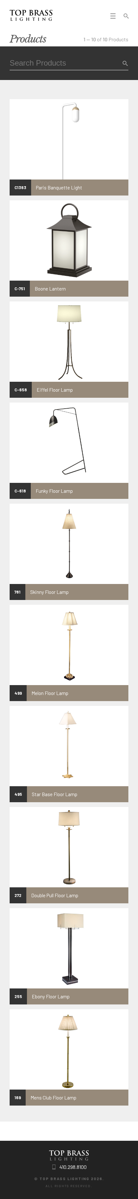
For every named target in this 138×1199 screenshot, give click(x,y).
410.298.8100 (73, 1167)
